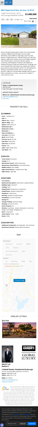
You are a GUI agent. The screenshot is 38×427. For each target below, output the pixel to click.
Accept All (32, 423)
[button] (1, 425)
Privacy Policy (16, 414)
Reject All (22, 423)
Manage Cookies (12, 423)
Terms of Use (26, 414)
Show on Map (20, 280)
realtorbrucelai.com (7, 382)
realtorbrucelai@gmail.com (10, 96)
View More (6, 98)
